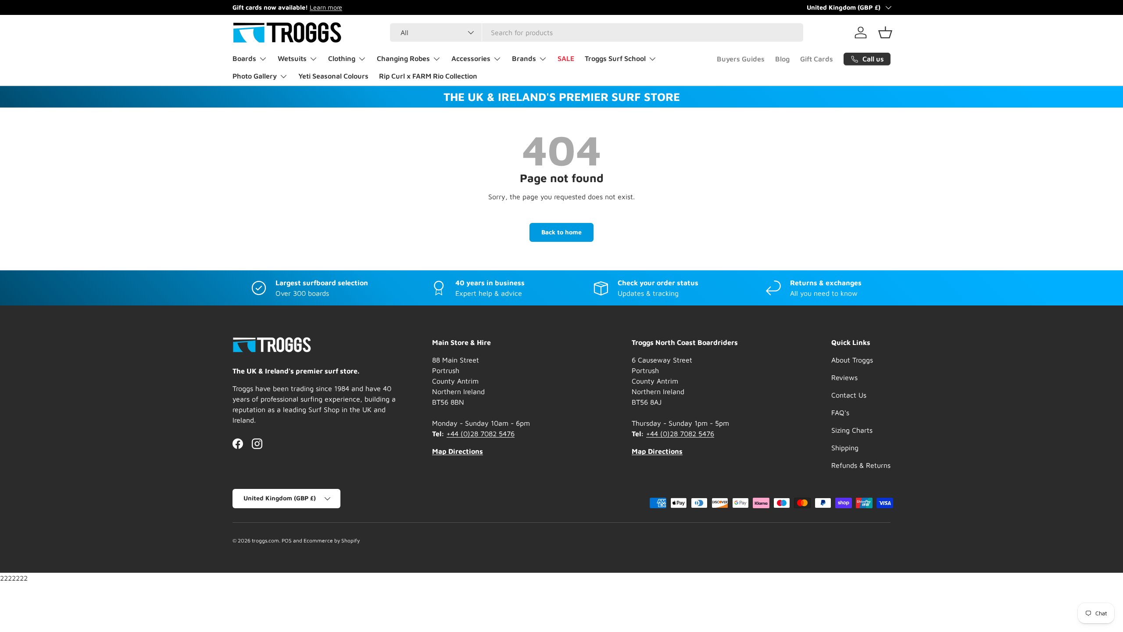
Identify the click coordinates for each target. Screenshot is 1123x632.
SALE (566, 58)
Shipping (844, 448)
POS (287, 540)
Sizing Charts (852, 430)
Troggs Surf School (615, 58)
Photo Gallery (254, 76)
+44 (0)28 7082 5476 (481, 434)
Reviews (844, 377)
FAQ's (840, 413)
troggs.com (265, 540)
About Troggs (852, 360)
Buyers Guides (741, 59)
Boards (244, 58)
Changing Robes (403, 58)
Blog (782, 59)
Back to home (561, 232)
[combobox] (597, 32)
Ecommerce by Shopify (332, 540)
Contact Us (848, 395)
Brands (524, 58)
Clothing (341, 58)
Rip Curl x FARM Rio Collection (428, 76)
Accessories (470, 58)
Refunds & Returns (861, 465)
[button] (885, 32)
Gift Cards (816, 59)
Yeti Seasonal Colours (333, 76)
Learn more (326, 7)
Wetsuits (292, 58)
